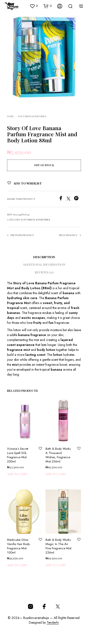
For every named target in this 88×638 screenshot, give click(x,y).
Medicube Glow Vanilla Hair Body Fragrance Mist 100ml (18, 546)
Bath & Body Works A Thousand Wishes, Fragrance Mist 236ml (58, 455)
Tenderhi (53, 623)
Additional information (44, 264)
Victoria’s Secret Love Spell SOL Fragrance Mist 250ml (17, 455)
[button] (34, 6)
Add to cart (17, 474)
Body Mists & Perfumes (32, 116)
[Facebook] (62, 199)
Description (44, 257)
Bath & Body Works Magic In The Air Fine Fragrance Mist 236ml (58, 546)
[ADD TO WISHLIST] (40, 449)
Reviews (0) (44, 272)
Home (10, 116)
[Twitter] (70, 199)
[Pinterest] (77, 199)
